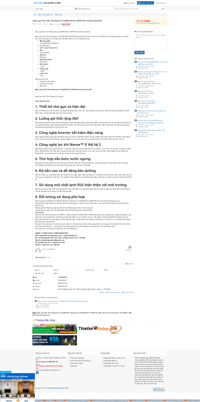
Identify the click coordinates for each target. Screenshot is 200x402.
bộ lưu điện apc (140, 379)
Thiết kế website (134, 400)
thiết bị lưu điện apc (156, 377)
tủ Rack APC (142, 362)
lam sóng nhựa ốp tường (148, 374)
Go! (163, 8)
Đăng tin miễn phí (146, 3)
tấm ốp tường (142, 370)
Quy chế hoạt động (77, 358)
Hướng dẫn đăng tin (110, 360)
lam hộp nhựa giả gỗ (155, 375)
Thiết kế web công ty (151, 400)
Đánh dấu (130, 264)
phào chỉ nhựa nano (141, 364)
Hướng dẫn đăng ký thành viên (114, 358)
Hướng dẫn (162, 3)
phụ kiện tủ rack (156, 379)
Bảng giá (74, 366)
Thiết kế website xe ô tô (171, 400)
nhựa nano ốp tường (155, 364)
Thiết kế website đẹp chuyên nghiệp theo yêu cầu (106, 400)
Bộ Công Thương (158, 389)
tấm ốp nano (153, 373)
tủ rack (148, 379)
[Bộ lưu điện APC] (54, 329)
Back (103, 292)
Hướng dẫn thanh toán (111, 363)
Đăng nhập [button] (130, 3)
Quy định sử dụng (77, 363)
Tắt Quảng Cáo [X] (5, 372)
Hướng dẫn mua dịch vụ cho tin (114, 366)
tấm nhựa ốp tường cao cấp (149, 371)
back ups (55, 400)
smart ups (45, 400)
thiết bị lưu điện (148, 381)
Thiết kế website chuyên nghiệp (73, 400)
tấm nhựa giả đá (143, 373)
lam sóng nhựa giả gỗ (142, 377)
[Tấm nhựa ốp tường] (54, 340)
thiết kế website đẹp (141, 358)
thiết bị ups (138, 381)
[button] (130, 248)
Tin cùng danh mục (114, 292)
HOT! (48, 257)
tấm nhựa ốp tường (143, 368)
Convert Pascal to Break (143, 366)
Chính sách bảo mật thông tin (81, 360)
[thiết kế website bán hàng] (100, 329)
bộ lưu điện (157, 381)
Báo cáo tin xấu (128, 292)
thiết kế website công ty (155, 362)
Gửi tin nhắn (139, 52)
